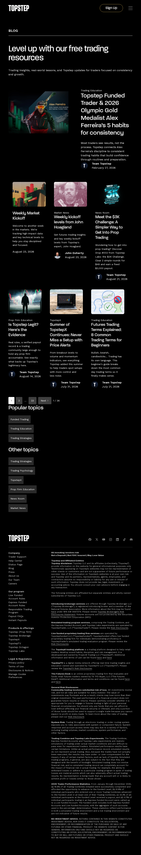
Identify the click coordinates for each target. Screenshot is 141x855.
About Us (13, 575)
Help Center (15, 560)
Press (11, 572)
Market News (18, 508)
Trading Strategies (21, 438)
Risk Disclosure (76, 717)
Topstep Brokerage (19, 635)
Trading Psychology (21, 470)
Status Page (15, 564)
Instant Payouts (17, 620)
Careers (12, 583)
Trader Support (17, 556)
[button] (130, 8)
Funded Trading (19, 419)
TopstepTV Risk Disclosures (77, 668)
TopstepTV (14, 643)
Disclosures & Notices (21, 670)
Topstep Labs (16, 651)
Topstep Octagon (18, 647)
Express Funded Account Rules (17, 604)
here (53, 612)
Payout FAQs (15, 616)
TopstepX (15, 480)
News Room (17, 498)
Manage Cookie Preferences (17, 676)
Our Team (14, 579)
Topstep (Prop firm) (19, 631)
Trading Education (91, 90)
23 (32, 400)
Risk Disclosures (119, 628)
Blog (13, 31)
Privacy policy (16, 662)
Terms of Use (16, 666)
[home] (18, 8)
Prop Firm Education (22, 489)
